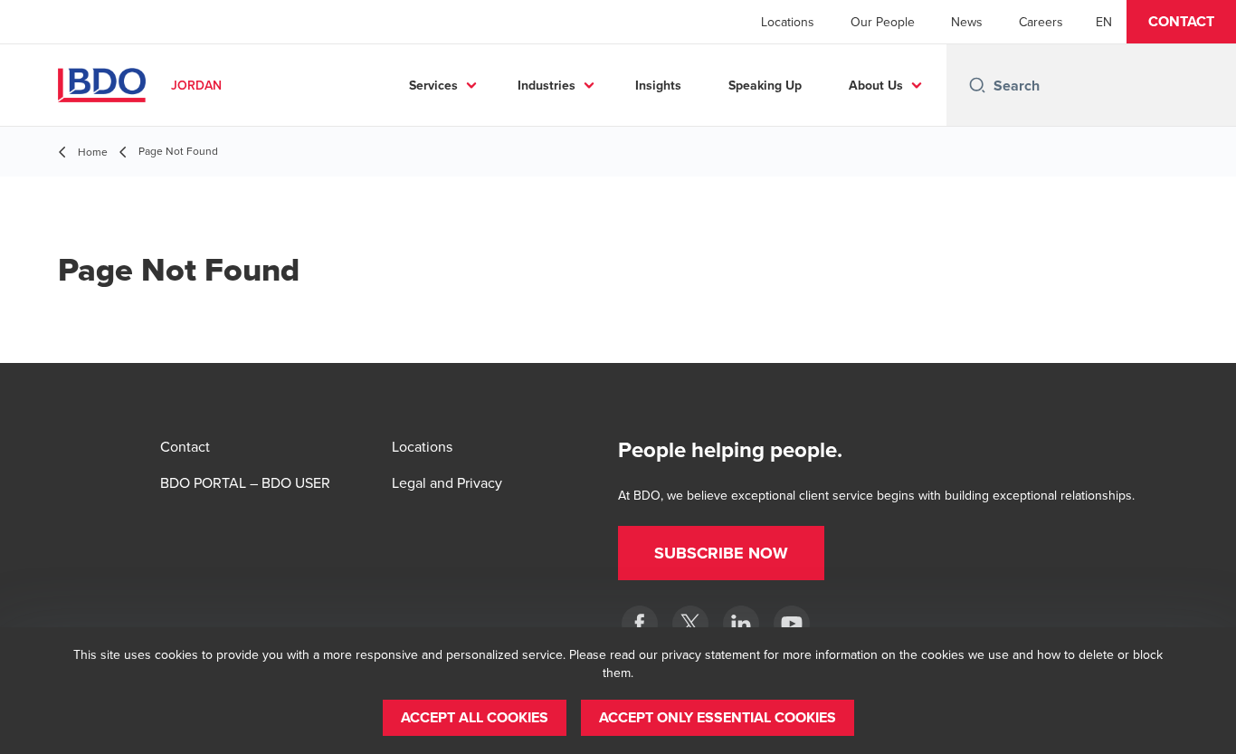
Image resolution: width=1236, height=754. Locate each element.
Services (433, 85)
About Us (876, 85)
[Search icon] (977, 85)
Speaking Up (765, 85)
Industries (546, 85)
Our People (883, 22)
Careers (1041, 22)
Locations (787, 22)
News (967, 22)
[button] (1181, 21)
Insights (658, 85)
